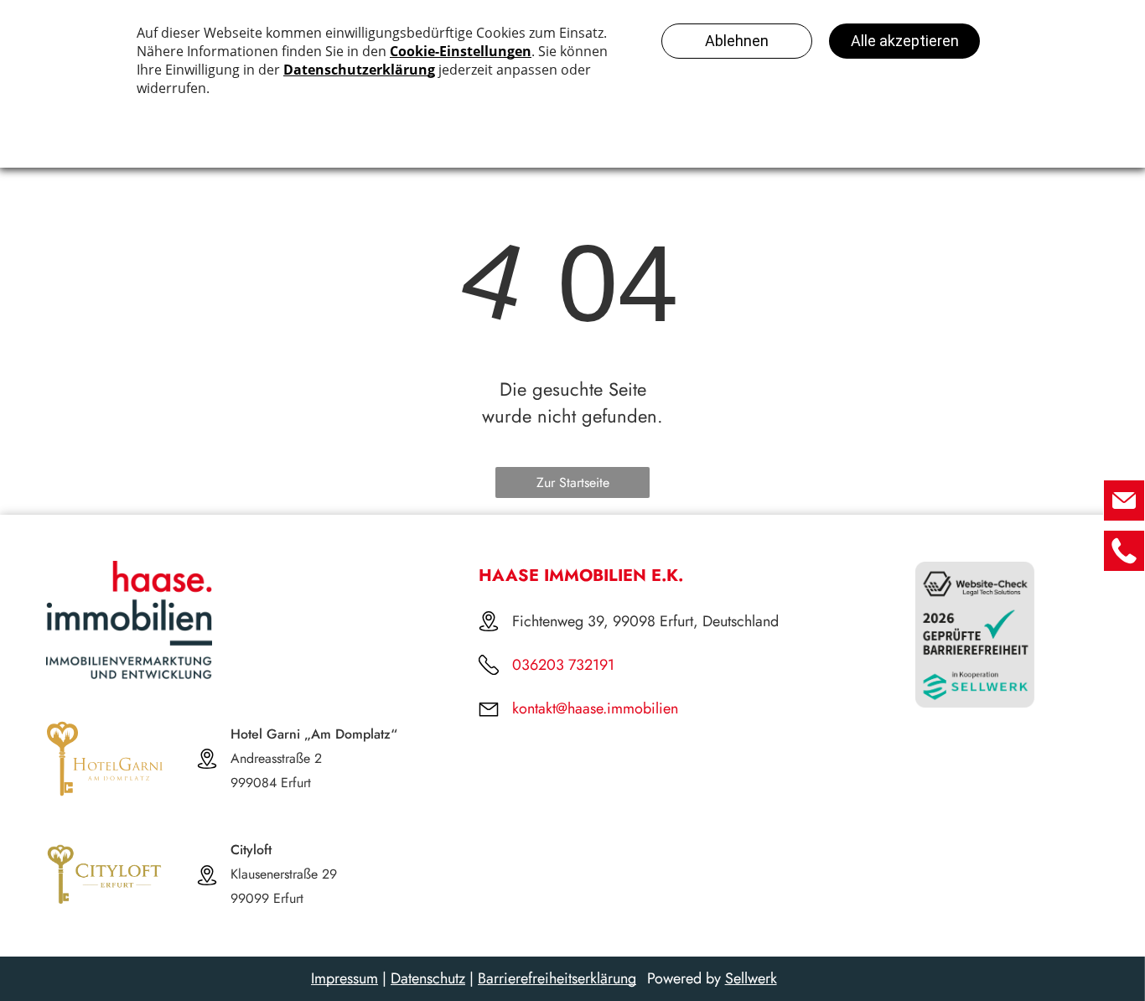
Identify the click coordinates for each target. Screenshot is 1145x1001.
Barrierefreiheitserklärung (557, 978)
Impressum (344, 978)
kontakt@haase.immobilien (595, 708)
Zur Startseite (572, 482)
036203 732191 (563, 665)
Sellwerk (751, 978)
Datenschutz (428, 978)
